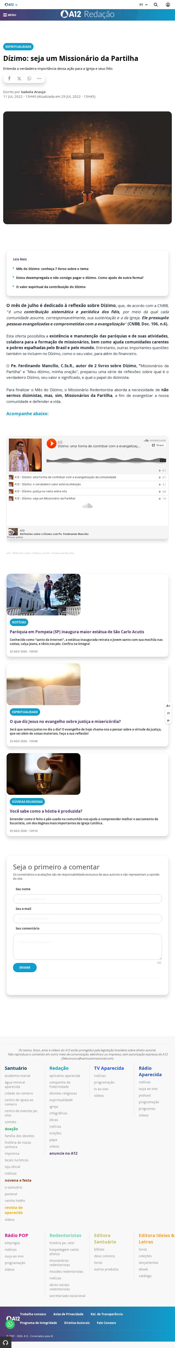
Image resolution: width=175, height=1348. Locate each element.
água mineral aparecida (15, 1084)
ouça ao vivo (148, 1088)
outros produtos (106, 1269)
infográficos (58, 1113)
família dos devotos (19, 1136)
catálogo (145, 1276)
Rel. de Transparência (107, 1314)
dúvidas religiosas (63, 1093)
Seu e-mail (23, 909)
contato (10, 1122)
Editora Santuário (105, 1238)
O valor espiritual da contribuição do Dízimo (51, 287)
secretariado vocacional (67, 1296)
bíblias (99, 1249)
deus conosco (104, 1256)
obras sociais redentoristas (59, 1287)
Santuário (16, 1068)
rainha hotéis (15, 1200)
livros (98, 1262)
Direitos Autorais (77, 1323)
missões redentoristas (66, 1271)
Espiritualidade (18, 47)
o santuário (13, 1187)
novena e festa (18, 1180)
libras (53, 1120)
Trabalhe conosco (33, 1314)
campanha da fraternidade (59, 1084)
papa (53, 1140)
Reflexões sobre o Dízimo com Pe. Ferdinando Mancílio (43, 553)
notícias (11, 1173)
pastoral (11, 1194)
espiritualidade (61, 1100)
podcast (145, 1095)
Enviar (24, 967)
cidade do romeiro (19, 1093)
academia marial (17, 1075)
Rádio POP (16, 1235)
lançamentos (148, 1262)
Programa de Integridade (38, 1323)
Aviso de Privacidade (68, 1314)
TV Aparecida (109, 1068)
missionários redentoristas (59, 1262)
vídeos (10, 1219)
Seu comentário (27, 928)
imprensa (12, 1153)
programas (147, 1108)
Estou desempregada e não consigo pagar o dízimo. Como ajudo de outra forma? (80, 277)
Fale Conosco (106, 1323)
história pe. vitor (62, 1243)
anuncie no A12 (63, 1153)
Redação (59, 1068)
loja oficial (12, 1167)
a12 (8, 553)
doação (11, 1128)
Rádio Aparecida (150, 1071)
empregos (12, 1243)
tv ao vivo (101, 1089)
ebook (143, 1269)
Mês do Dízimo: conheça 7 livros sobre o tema (52, 269)
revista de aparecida (14, 1210)
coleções (145, 1256)
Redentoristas (65, 1235)
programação (104, 1082)
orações (55, 1133)
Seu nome (23, 889)
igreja (53, 1106)
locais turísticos (16, 1160)
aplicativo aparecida (64, 1075)
